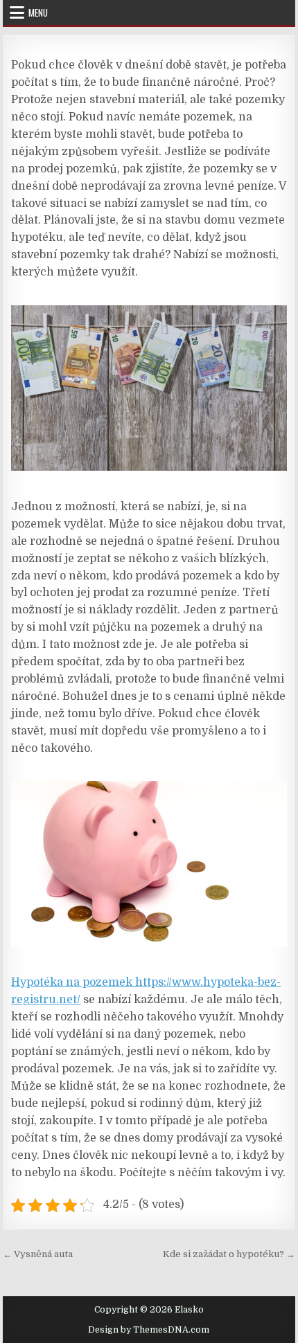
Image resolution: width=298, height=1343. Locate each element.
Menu (38, 12)
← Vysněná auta (38, 1254)
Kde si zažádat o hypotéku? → (229, 1254)
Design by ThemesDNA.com (148, 1330)
